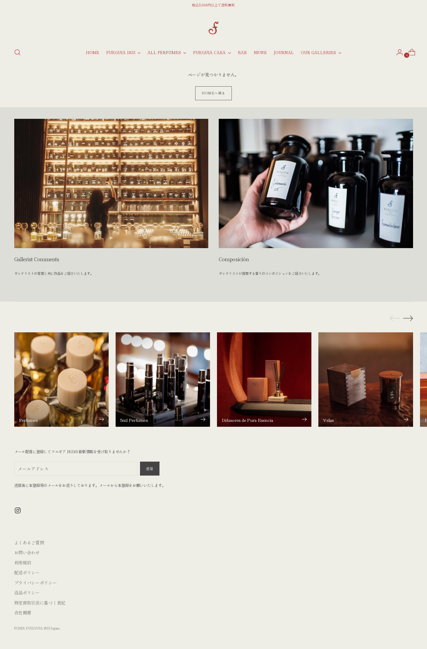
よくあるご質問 (29, 542)
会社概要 (22, 612)
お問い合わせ (27, 552)
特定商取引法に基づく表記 (39, 603)
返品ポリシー (27, 592)
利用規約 (22, 563)
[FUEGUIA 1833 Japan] (213, 27)
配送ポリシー (27, 572)
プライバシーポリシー (35, 583)
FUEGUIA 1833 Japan (43, 627)
